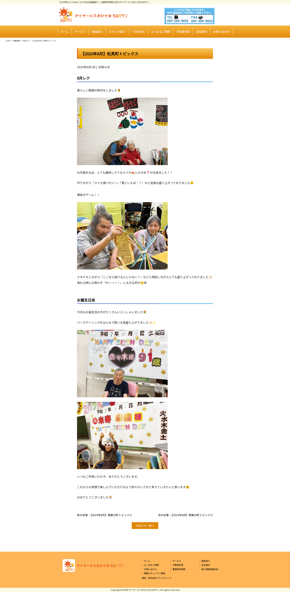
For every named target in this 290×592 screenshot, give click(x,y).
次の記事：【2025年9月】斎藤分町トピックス (185, 515)
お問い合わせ (221, 32)
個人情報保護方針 (209, 569)
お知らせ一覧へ (145, 525)
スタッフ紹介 (117, 32)
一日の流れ (138, 32)
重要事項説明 (179, 569)
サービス (80, 32)
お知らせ (104, 67)
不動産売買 (183, 32)
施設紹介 (97, 32)
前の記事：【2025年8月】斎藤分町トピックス (104, 515)
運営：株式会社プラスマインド (156, 577)
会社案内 (201, 32)
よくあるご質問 (160, 32)
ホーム (65, 32)
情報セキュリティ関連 (154, 573)
